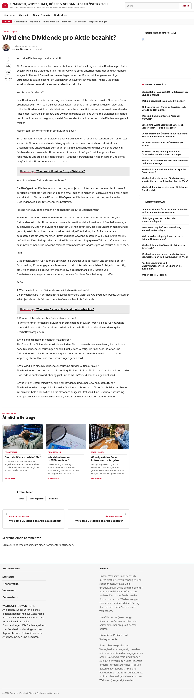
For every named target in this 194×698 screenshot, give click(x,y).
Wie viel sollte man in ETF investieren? (59, 459)
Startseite (9, 15)
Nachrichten (60, 15)
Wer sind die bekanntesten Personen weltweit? (161, 117)
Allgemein (23, 15)
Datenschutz (10, 597)
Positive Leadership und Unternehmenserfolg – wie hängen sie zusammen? (162, 265)
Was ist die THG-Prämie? (154, 274)
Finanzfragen (20, 21)
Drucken (8, 78)
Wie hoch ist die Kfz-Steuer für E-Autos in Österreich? (163, 246)
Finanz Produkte (41, 15)
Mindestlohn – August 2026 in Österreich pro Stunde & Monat (165, 93)
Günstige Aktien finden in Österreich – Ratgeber (105, 459)
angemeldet (21, 545)
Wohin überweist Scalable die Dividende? (163, 100)
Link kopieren (37, 498)
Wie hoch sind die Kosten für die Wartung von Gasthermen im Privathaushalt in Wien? (165, 179)
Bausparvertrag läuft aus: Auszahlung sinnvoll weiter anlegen (161, 229)
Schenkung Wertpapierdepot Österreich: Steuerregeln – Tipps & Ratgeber (163, 126)
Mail (8, 66)
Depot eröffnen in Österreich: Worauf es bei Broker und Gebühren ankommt (164, 135)
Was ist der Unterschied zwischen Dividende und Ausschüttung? (165, 162)
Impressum (9, 590)
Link (8, 72)
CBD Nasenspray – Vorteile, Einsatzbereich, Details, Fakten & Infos (164, 108)
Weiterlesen (10, 478)
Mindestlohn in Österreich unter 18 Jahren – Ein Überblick (164, 188)
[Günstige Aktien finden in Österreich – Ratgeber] (109, 436)
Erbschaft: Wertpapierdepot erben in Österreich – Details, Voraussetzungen (161, 153)
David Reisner (21, 49)
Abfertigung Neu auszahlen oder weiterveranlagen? (159, 220)
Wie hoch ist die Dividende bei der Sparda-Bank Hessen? (164, 171)
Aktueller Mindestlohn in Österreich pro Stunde (163, 144)
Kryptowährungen (98, 21)
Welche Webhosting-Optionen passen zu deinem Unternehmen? (163, 238)
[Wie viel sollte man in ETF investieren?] (66, 436)
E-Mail (22, 498)
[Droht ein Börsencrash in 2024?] (23, 436)
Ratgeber (66, 21)
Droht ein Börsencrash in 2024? (23, 457)
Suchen (185, 5)
